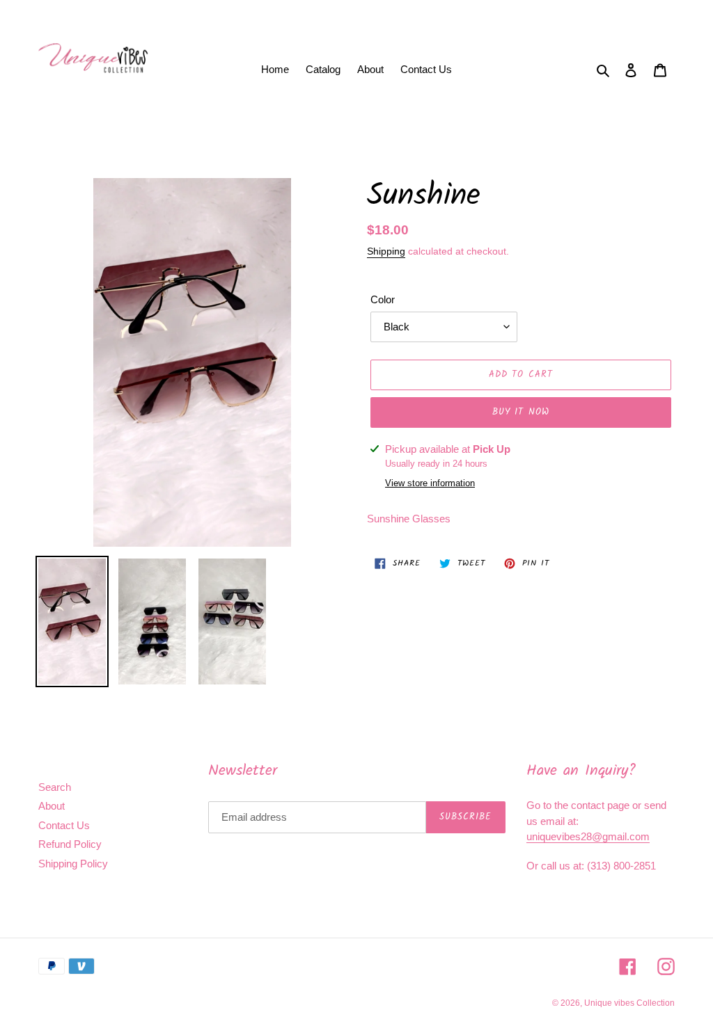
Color (382, 299)
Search (54, 787)
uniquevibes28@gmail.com (588, 836)
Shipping (386, 251)
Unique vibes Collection (629, 1003)
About (51, 806)
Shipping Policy (73, 863)
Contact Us (64, 825)
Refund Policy (70, 844)
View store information (430, 483)
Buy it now (520, 412)
